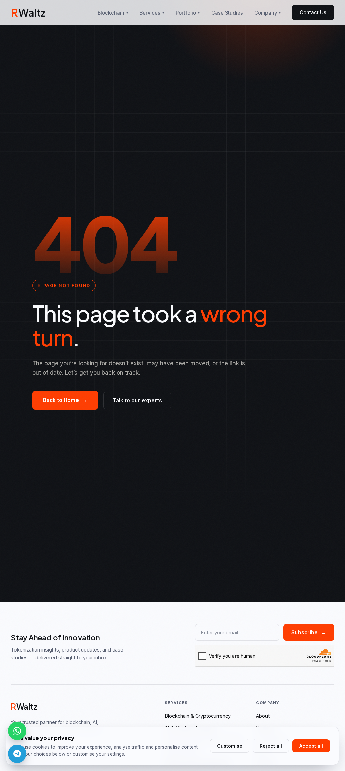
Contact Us (313, 12)
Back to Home (65, 400)
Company (267, 13)
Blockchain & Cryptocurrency (198, 716)
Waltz (28, 12)
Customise (229, 746)
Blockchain (113, 13)
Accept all (311, 746)
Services (151, 13)
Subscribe (308, 632)
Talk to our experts (137, 400)
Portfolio (188, 13)
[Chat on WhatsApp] (17, 731)
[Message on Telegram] (17, 754)
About (263, 716)
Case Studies (227, 13)
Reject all (271, 746)
